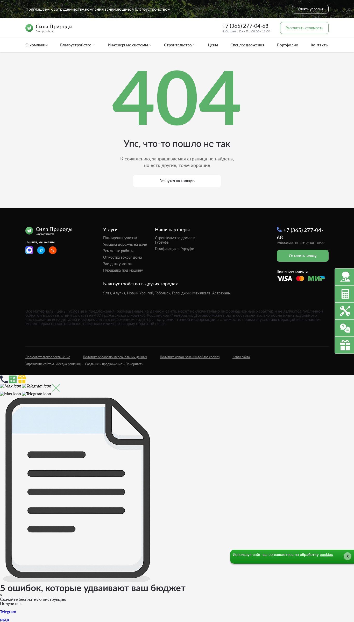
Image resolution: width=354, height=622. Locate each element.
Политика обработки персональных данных (115, 357)
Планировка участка (120, 238)
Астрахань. (221, 293)
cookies (326, 554)
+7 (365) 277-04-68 (245, 25)
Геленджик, (181, 293)
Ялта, (107, 293)
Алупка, (119, 293)
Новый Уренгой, (140, 293)
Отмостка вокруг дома (122, 257)
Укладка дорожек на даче (125, 244)
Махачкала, (201, 293)
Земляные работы (118, 251)
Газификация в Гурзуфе (174, 248)
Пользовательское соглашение (47, 357)
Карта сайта (241, 357)
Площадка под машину (123, 270)
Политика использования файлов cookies (190, 357)
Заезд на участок (117, 263)
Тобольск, (163, 293)
